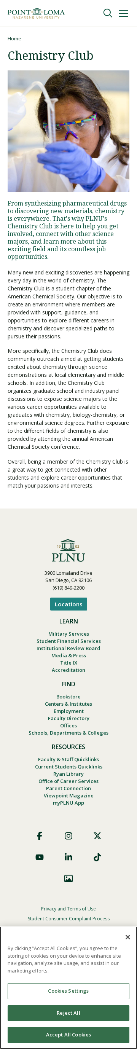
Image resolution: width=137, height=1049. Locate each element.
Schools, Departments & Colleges (68, 732)
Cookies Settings (68, 990)
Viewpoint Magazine (69, 795)
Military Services (68, 633)
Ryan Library (68, 773)
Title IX (68, 662)
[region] (68, 987)
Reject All (68, 1012)
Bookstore (68, 696)
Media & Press (68, 655)
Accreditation (68, 669)
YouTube (39, 857)
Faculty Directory (68, 718)
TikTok (97, 857)
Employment (69, 711)
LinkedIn (68, 857)
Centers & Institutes (68, 703)
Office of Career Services (68, 781)
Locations (69, 604)
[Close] (127, 937)
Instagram (68, 836)
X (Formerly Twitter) (97, 836)
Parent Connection (68, 788)
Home (14, 38)
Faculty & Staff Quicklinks (68, 759)
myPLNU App (68, 802)
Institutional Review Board (68, 648)
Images (68, 878)
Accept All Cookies (68, 1034)
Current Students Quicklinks (68, 766)
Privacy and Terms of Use (68, 909)
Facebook (39, 836)
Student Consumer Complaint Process (69, 918)
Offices (68, 725)
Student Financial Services (69, 641)
